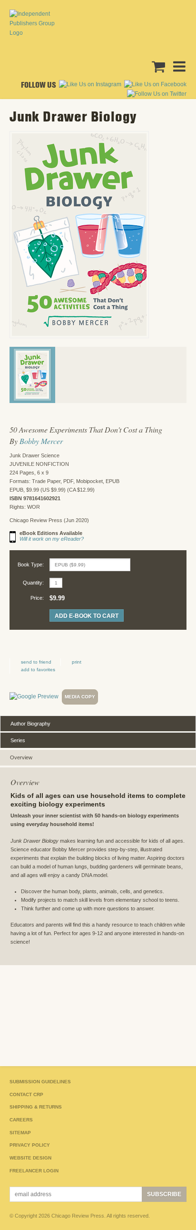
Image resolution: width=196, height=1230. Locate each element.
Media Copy (80, 696)
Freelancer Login (34, 1170)
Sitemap (20, 1132)
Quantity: (33, 582)
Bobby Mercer (41, 441)
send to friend (36, 662)
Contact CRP (26, 1094)
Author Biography (30, 723)
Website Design (30, 1157)
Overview (21, 757)
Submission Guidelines (40, 1081)
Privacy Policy (30, 1145)
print (76, 662)
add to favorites (38, 669)
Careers (21, 1119)
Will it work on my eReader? (52, 539)
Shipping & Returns (36, 1106)
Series (17, 740)
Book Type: (31, 564)
